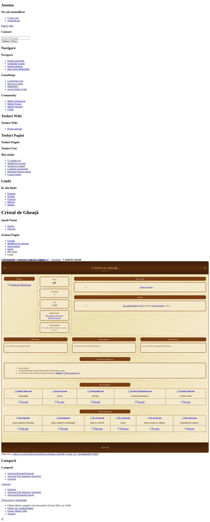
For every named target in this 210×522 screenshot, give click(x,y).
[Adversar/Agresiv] (123, 418)
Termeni (11, 513)
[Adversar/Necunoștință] (23, 391)
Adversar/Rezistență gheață (20, 495)
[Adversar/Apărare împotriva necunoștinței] (63, 418)
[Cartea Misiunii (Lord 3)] (126, 307)
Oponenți (55, 259)
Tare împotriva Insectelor (54, 315)
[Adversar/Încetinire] (95, 391)
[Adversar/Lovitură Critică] (186, 391)
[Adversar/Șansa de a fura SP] (97, 418)
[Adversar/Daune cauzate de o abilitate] (155, 418)
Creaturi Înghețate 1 (158, 305)
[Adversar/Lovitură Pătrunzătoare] (140, 391)
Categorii (5, 484)
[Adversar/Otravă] (59, 391)
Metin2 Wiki (7, 26)
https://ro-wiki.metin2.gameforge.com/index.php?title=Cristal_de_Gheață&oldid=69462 (55, 454)
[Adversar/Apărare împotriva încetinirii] (23, 418)
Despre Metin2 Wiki (17, 511)
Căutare (6, 31)
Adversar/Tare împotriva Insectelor (24, 492)
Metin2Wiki (9, 259)
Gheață (58, 373)
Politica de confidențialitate (20, 508)
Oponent (11, 489)
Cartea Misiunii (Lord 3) (135, 305)
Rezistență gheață (54, 318)
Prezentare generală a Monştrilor (33, 259)
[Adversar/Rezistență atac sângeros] (189, 418)
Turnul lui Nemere (146, 287)
